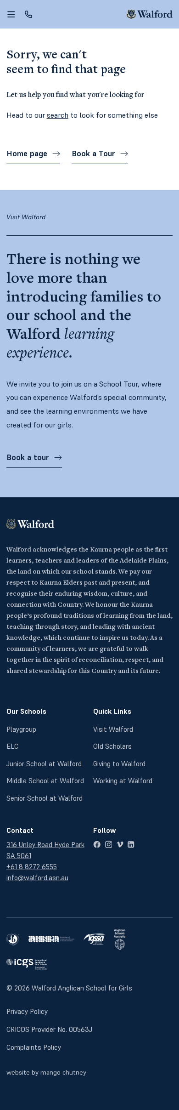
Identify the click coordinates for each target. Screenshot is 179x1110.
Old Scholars (112, 746)
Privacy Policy (27, 1011)
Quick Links (112, 711)
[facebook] (97, 844)
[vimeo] (120, 844)
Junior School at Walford (44, 763)
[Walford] (150, 14)
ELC (12, 746)
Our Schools (26, 711)
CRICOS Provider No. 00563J (49, 1029)
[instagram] (108, 844)
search (57, 115)
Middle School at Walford (45, 780)
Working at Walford (122, 780)
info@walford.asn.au (37, 877)
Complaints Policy (33, 1047)
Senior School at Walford (44, 798)
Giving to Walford (119, 763)
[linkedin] (131, 844)
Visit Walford (113, 729)
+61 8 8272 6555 (31, 866)
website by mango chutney (46, 1072)
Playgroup (21, 729)
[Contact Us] (28, 14)
